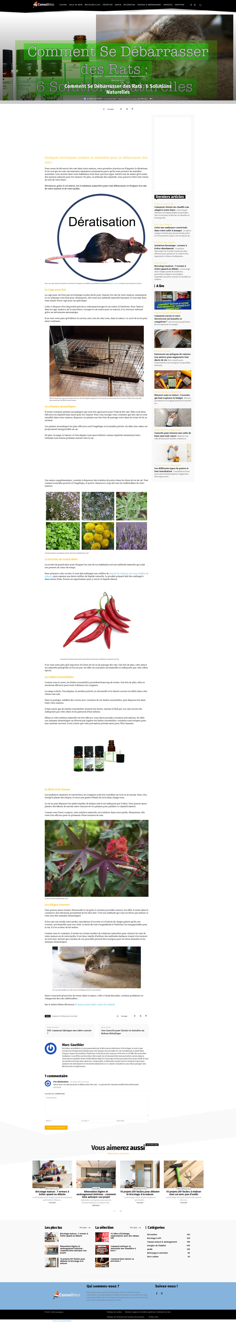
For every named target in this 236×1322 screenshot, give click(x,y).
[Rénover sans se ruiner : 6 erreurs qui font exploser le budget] (172, 379)
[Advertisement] (96, 134)
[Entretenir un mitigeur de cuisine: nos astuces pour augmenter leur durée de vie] (172, 338)
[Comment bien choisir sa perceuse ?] (102, 1262)
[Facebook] (191, 5)
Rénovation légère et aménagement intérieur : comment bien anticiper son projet (96, 1194)
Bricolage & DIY (96, 76)
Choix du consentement (61, 1321)
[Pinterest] (132, 109)
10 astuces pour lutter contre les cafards (95, 1004)
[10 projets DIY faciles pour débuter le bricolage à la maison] (140, 1174)
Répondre (57, 1087)
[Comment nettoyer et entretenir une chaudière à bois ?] (102, 1250)
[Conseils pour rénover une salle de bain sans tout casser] (172, 417)
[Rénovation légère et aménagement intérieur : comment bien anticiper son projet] (96, 1174)
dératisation (115, 283)
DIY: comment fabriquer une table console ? (69, 1032)
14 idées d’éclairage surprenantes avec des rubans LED (125, 1235)
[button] (200, 5)
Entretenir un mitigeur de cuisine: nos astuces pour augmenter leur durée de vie (172, 357)
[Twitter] (195, 5)
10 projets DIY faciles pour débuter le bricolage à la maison (140, 1193)
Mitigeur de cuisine (162, 351)
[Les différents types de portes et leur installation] (172, 453)
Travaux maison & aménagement (167, 313)
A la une (96, 1188)
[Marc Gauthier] (85, 98)
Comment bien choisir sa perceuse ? (122, 1260)
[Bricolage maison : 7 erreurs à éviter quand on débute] (52, 1174)
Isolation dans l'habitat (164, 242)
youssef (52, 1203)
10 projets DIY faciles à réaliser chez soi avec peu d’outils (183, 1193)
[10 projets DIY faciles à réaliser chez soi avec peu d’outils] (183, 1174)
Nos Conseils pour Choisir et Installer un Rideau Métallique (122, 1032)
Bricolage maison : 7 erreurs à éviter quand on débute (52, 1193)
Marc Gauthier (95, 99)
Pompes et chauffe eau (164, 204)
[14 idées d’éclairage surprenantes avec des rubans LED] (102, 1237)
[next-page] (120, 1211)
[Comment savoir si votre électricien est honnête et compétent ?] (172, 300)
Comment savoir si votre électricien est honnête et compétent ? (168, 319)
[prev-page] (114, 1211)
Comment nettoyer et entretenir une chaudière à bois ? (123, 1248)
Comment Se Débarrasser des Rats (64, 1016)
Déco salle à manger (163, 224)
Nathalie (96, 1205)
